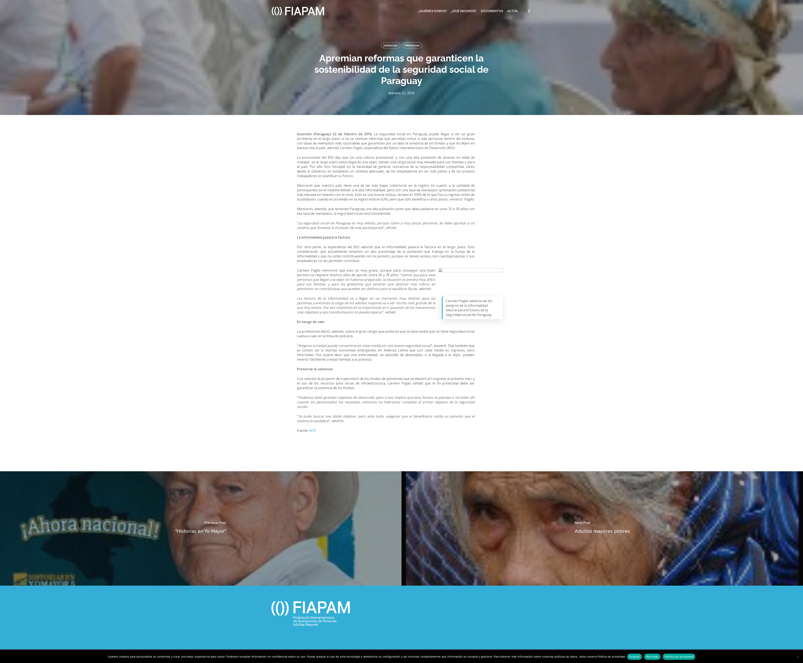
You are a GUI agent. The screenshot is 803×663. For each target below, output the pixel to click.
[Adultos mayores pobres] (602, 528)
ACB (312, 430)
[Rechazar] (798, 657)
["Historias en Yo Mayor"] (201, 528)
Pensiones (412, 45)
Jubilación (390, 45)
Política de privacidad (679, 656)
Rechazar (652, 656)
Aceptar (634, 656)
